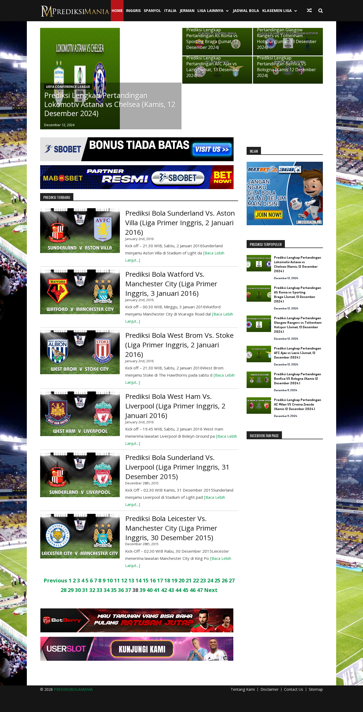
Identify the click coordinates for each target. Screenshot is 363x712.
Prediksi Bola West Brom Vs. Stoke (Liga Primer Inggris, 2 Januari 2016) (179, 344)
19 (174, 580)
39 (142, 590)
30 (78, 590)
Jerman (187, 10)
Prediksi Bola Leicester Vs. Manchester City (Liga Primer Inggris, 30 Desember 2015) (171, 528)
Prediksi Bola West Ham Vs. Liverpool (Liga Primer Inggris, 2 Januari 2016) (175, 405)
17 (160, 580)
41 (157, 590)
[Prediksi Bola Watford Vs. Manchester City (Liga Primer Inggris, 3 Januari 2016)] (80, 291)
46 (193, 590)
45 (185, 590)
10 (110, 580)
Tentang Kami (243, 689)
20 (181, 580)
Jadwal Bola (246, 10)
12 (124, 580)
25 (217, 580)
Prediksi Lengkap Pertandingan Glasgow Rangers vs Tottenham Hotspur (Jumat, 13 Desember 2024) (286, 35)
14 (138, 580)
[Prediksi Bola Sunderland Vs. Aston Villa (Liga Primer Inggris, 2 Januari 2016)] (80, 230)
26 (224, 580)
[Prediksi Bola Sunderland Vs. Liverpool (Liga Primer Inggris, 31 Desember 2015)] (80, 475)
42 (164, 590)
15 (146, 580)
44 (178, 590)
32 (92, 590)
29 (71, 590)
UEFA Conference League (68, 86)
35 (114, 590)
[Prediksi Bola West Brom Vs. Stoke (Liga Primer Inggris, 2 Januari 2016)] (80, 352)
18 (167, 580)
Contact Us (293, 689)
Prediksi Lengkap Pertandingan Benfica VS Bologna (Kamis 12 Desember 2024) (286, 66)
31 (85, 590)
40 (150, 590)
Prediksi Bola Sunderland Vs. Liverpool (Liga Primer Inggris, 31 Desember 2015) (177, 467)
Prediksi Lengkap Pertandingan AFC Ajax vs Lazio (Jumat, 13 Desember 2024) (213, 66)
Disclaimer (269, 689)
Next (211, 590)
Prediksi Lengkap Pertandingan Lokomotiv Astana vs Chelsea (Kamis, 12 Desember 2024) (109, 104)
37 (128, 590)
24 (210, 580)
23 (203, 580)
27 (232, 580)
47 (200, 590)
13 (131, 580)
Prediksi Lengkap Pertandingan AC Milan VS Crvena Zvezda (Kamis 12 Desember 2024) (297, 404)
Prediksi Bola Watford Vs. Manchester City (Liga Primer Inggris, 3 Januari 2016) (171, 283)
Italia (170, 10)
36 (121, 590)
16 (153, 580)
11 (117, 580)
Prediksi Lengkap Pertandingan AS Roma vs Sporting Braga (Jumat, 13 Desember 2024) (212, 38)
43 (171, 590)
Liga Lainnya (210, 10)
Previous (55, 580)
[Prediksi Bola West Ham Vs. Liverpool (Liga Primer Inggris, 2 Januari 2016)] (80, 413)
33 (99, 590)
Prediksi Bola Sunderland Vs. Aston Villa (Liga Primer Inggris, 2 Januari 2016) (180, 222)
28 (63, 590)
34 (106, 590)
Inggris (133, 10)
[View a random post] (309, 10)
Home (117, 10)
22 (196, 580)
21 (189, 580)
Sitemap (316, 689)
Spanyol (152, 10)
